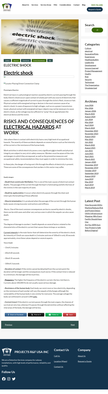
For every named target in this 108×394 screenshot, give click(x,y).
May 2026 (89, 108)
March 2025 (90, 114)
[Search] (97, 30)
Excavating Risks (92, 54)
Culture (7, 60)
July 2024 (89, 119)
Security (88, 79)
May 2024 (89, 122)
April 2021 (89, 156)
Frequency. (9, 280)
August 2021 (90, 148)
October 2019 (90, 170)
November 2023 (91, 134)
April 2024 (89, 125)
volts (35, 296)
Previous (8, 325)
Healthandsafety (92, 60)
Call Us (57, 356)
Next (73, 325)
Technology (89, 82)
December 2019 (91, 165)
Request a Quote (85, 361)
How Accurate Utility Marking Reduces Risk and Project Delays (94, 208)
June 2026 (89, 105)
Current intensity (11, 232)
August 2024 (90, 117)
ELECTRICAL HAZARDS (29, 127)
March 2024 (90, 128)
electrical (16, 60)
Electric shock (18, 73)
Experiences (26, 60)
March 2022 (90, 145)
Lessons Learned (91, 68)
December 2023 (91, 131)
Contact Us (58, 367)
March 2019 (90, 187)
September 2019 (92, 173)
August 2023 (90, 136)
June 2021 (89, 153)
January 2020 (90, 162)
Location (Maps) (60, 361)
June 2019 (89, 179)
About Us (82, 356)
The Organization (92, 85)
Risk (50, 60)
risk (53, 150)
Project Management (39, 60)
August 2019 (90, 176)
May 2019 (89, 182)
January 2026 (90, 111)
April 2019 (89, 185)
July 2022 (89, 142)
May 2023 (89, 139)
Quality (88, 74)
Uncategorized (91, 88)
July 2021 (89, 151)
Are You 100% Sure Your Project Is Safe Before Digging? (93, 228)
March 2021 (90, 159)
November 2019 (91, 168)
